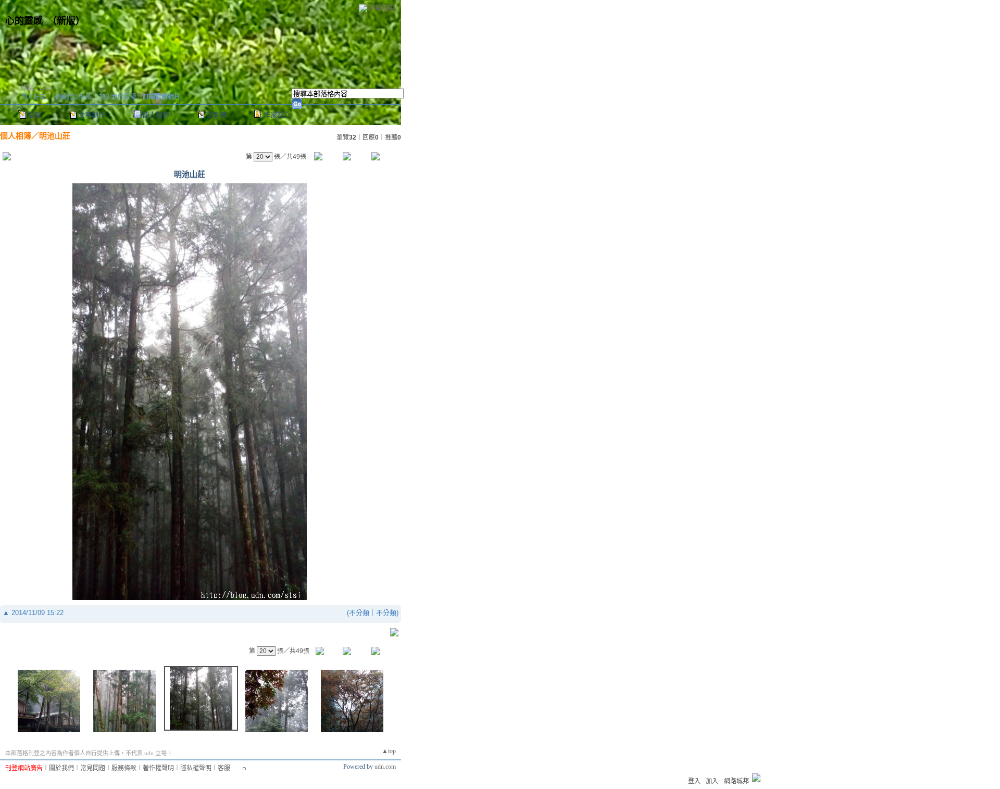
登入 (694, 781)
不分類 (359, 613)
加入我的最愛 (117, 97)
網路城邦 (382, 7)
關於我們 (61, 768)
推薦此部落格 (72, 97)
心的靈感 (24, 21)
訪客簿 (216, 115)
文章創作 (91, 115)
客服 (224, 768)
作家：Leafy (37, 88)
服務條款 (123, 768)
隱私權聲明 (195, 768)
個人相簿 (155, 115)
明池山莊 (54, 135)
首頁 (34, 115)
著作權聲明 (158, 768)
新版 (66, 21)
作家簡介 (277, 115)
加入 (712, 781)
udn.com (385, 766)
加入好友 (33, 97)
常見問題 (92, 768)
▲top (389, 751)
